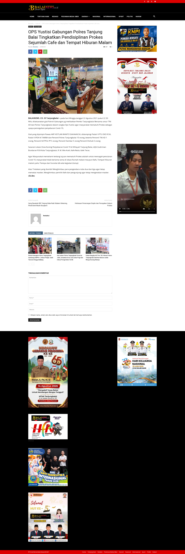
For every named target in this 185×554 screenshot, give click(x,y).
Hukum (138, 16)
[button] (154, 17)
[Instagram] (148, 1)
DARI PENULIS (49, 233)
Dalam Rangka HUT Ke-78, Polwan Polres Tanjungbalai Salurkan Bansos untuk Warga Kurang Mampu (99, 258)
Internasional (109, 16)
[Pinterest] (40, 52)
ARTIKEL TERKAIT (36, 233)
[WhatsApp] (45, 52)
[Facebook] (144, 1)
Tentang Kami (43, 16)
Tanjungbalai (37, 26)
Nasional (96, 16)
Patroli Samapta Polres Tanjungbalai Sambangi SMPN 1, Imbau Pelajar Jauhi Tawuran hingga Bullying (40, 258)
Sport (121, 16)
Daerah (85, 16)
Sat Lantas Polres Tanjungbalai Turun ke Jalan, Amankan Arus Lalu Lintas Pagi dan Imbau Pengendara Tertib (70, 258)
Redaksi (55, 16)
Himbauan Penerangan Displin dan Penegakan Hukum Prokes (93, 204)
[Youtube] (155, 1)
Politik (130, 16)
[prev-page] (29, 264)
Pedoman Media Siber (70, 16)
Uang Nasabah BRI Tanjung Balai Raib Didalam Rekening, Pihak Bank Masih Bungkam (47, 204)
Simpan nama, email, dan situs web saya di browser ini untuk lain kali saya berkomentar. (61, 315)
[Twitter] (151, 1)
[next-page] (33, 264)
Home (32, 16)
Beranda (31, 23)
